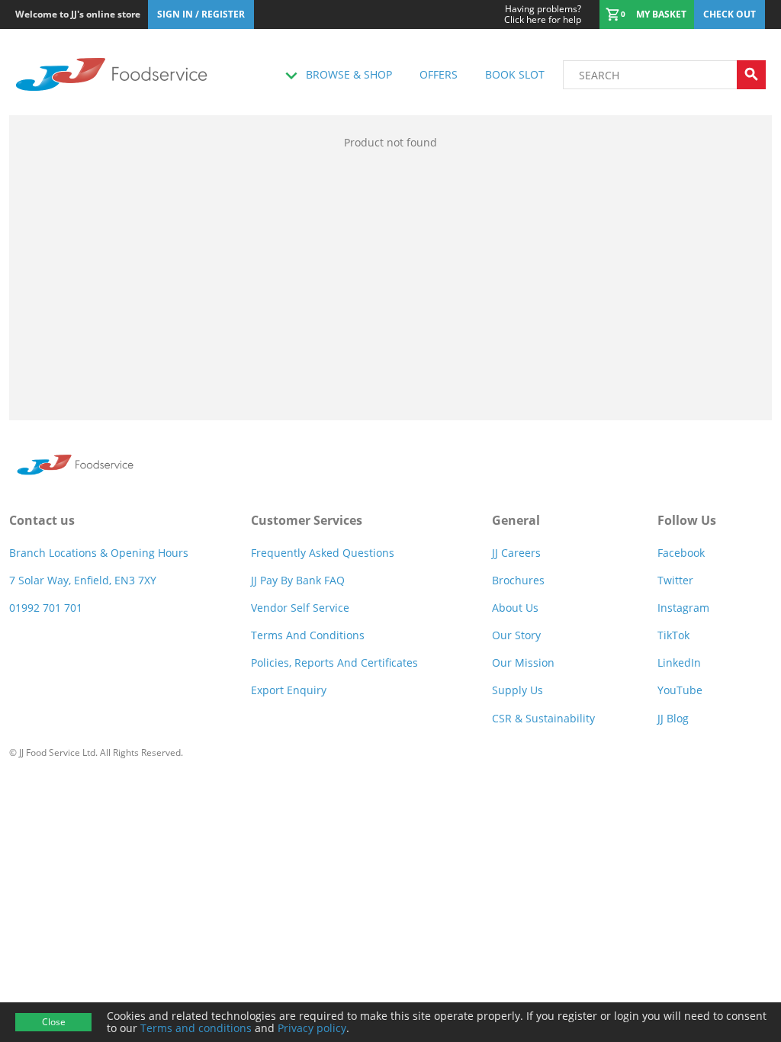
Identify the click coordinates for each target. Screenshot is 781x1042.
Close (54, 1021)
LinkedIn (679, 662)
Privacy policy (312, 1028)
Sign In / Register (201, 14)
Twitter (675, 580)
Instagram (683, 607)
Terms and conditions (196, 1028)
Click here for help (542, 14)
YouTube (679, 690)
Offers (438, 74)
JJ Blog (673, 718)
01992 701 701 (45, 607)
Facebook (681, 552)
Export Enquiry (288, 690)
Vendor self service (300, 607)
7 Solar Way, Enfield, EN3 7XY (82, 580)
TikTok (673, 635)
